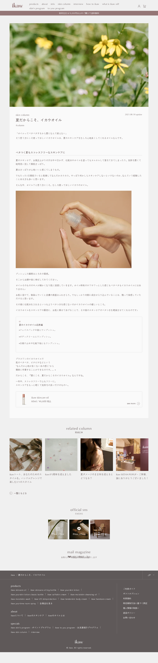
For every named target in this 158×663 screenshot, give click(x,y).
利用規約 (127, 598)
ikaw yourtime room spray (23, 603)
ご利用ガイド (129, 588)
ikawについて (17, 615)
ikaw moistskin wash (20, 598)
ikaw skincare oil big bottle (43, 589)
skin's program (37, 8)
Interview (78, 4)
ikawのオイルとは (56, 615)
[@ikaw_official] (58, 529)
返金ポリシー (129, 612)
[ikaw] (79, 641)
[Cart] (144, 5)
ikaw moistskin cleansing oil (84, 594)
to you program (56, 8)
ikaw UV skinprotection (45, 598)
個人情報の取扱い (131, 607)
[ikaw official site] (17, 5)
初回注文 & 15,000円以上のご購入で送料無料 (79, 13)
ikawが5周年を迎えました (58, 474)
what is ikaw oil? (110, 4)
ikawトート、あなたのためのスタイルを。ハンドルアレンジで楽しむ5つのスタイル (26, 478)
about (45, 4)
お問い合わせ (129, 617)
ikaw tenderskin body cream (73, 598)
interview (35, 631)
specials (15, 623)
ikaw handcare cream (101, 598)
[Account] (139, 5)
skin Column (64, 4)
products (34, 4)
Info (53, 4)
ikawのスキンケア (35, 615)
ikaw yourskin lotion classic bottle (27, 594)
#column (20, 125)
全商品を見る (46, 603)
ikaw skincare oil (18, 589)
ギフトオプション (131, 593)
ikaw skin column (19, 631)
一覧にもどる (20, 493)
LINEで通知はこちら (81, 556)
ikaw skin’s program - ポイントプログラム (31, 627)
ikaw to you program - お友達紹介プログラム (76, 627)
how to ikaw (92, 4)
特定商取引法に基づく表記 (135, 603)
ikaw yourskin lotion (69, 589)
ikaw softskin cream (56, 594)
